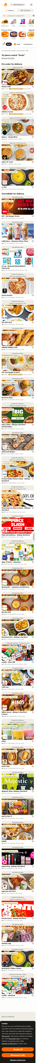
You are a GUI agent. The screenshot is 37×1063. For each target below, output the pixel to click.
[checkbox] (5, 35)
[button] (4, 4)
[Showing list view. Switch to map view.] (33, 15)
